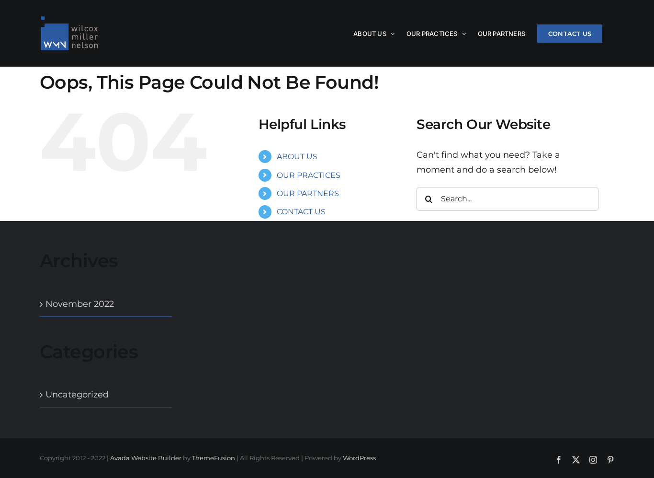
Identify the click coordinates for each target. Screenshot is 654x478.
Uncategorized (77, 394)
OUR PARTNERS (308, 193)
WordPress (359, 458)
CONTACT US (301, 211)
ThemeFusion (213, 458)
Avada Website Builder (145, 458)
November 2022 (79, 304)
